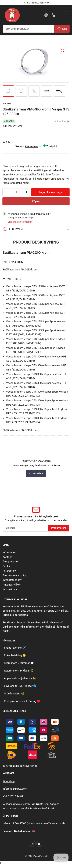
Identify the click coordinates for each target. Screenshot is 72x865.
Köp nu (36, 201)
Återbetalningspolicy (15, 575)
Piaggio (7, 103)
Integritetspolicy (12, 580)
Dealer (6, 566)
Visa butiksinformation (20, 221)
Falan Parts (39, 856)
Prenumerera (58, 527)
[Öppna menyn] (65, 15)
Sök (64, 28)
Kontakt (7, 557)
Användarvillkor (12, 584)
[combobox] (36, 29)
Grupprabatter (11, 561)
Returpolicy (9, 570)
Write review (36, 473)
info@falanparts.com (15, 788)
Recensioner (10, 589)
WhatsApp (9, 781)
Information (9, 552)
